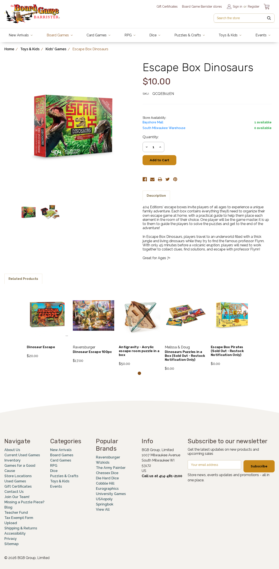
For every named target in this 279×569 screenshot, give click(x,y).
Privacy (10, 539)
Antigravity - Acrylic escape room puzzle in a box (139, 351)
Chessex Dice (107, 473)
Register (253, 6)
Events (261, 35)
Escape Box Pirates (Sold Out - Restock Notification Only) (227, 351)
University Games (111, 494)
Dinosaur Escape (41, 347)
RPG (128, 35)
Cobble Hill (105, 483)
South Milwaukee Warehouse (164, 128)
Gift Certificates (167, 6)
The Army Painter (111, 468)
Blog (8, 507)
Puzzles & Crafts (188, 35)
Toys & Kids (228, 35)
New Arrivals (19, 35)
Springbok (104, 504)
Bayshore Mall (153, 122)
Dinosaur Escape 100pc (92, 352)
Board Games (58, 35)
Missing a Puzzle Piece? (24, 502)
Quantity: (151, 137)
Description (156, 196)
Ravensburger (108, 457)
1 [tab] (139, 373)
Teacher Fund (16, 512)
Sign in (237, 6)
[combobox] (244, 18)
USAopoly (104, 499)
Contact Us (14, 492)
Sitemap (11, 544)
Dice (153, 35)
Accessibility (15, 533)
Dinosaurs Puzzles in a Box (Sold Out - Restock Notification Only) (185, 356)
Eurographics (107, 489)
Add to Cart (47, 321)
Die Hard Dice (107, 478)
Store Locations (18, 476)
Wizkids (102, 462)
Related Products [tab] (23, 279)
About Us (12, 450)
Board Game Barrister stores (202, 6)
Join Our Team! (16, 497)
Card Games (97, 35)
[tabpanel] (48, 323)
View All (103, 509)
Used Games (15, 481)
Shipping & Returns (20, 528)
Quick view (47, 310)
